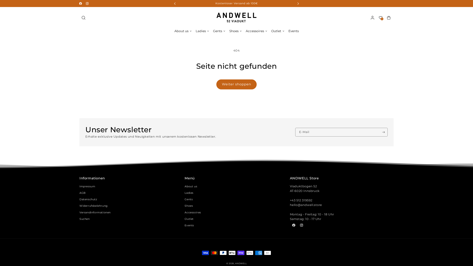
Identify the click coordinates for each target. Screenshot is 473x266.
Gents (189, 199)
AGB (82, 193)
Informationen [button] (92, 178)
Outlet (189, 219)
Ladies (189, 193)
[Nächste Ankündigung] (298, 3)
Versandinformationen (95, 212)
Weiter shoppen (236, 84)
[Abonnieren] (383, 132)
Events (189, 225)
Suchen (84, 219)
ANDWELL (241, 263)
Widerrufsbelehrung (93, 205)
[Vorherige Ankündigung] (175, 3)
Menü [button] (190, 178)
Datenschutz (88, 199)
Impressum (87, 186)
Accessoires (193, 212)
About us (191, 186)
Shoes (189, 205)
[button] (83, 18)
